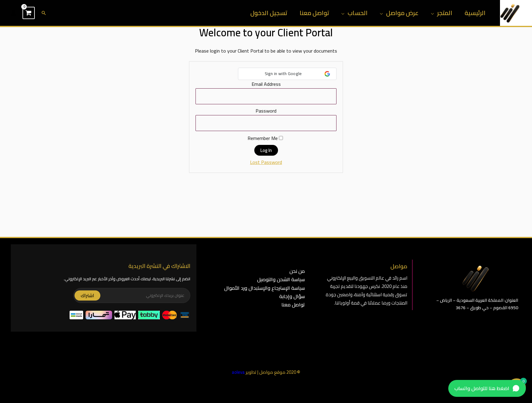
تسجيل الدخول (268, 12)
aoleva (238, 372)
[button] (43, 13)
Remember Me (263, 138)
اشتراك (87, 295)
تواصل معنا (314, 12)
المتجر (444, 12)
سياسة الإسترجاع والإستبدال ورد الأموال (264, 288)
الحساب (358, 12)
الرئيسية (475, 12)
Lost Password (266, 162)
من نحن (297, 271)
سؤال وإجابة (292, 296)
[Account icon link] (13, 13)
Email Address (266, 84)
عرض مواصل (402, 12)
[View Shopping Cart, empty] (28, 13)
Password (266, 110)
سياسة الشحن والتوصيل (281, 279)
